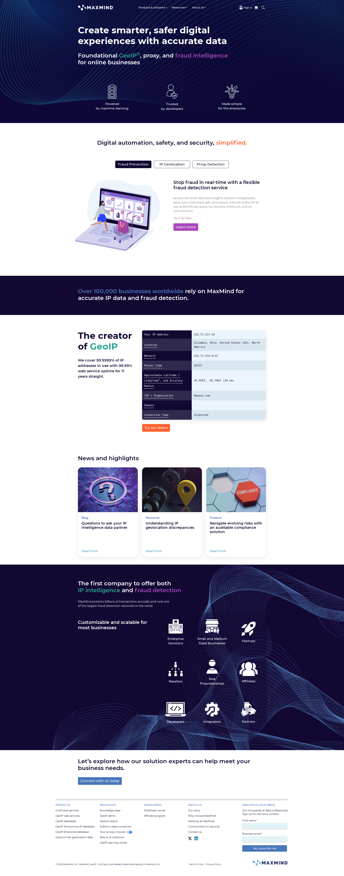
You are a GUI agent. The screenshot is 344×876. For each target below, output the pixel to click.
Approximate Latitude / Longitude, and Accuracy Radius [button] (163, 381)
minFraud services (67, 810)
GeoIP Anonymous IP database (75, 826)
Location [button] (150, 344)
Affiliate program (155, 815)
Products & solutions (151, 7)
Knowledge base (110, 810)
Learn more (186, 227)
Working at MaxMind (201, 821)
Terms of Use (196, 864)
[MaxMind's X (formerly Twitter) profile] (190, 838)
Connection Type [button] (156, 415)
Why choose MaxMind (202, 815)
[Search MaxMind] (263, 7)
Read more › (90, 551)
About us (198, 7)
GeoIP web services (68, 815)
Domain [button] (149, 405)
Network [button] (150, 355)
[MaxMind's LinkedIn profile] (196, 838)
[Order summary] (256, 7)
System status (109, 821)
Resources (178, 7)
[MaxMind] (96, 7)
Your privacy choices (113, 832)
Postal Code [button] (153, 365)
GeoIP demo (107, 815)
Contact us (195, 832)
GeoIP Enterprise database (72, 832)
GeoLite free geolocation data (74, 837)
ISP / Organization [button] (158, 395)
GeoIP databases (66, 821)
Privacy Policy (213, 864)
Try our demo (156, 428)
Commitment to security (204, 826)
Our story (194, 810)
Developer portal (154, 810)
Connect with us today (100, 781)
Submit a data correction (115, 826)
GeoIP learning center (113, 842)
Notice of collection (112, 837)
